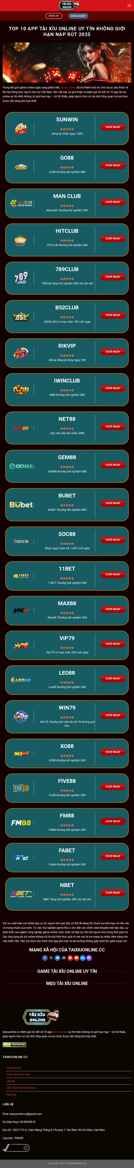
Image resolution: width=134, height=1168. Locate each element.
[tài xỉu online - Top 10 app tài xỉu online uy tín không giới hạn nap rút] (67, 6)
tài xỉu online (68, 87)
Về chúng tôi (13, 1067)
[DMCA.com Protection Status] (14, 1044)
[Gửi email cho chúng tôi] (64, 958)
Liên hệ (10, 1081)
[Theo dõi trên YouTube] (76, 958)
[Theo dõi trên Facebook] (45, 958)
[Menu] (129, 5)
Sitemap (11, 1094)
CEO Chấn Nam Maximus (21, 1087)
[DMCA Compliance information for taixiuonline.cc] (16, 1147)
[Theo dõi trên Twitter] (57, 958)
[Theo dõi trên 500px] (83, 958)
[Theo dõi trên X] (51, 958)
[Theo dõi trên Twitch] (89, 958)
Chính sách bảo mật (18, 1074)
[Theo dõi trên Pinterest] (70, 958)
